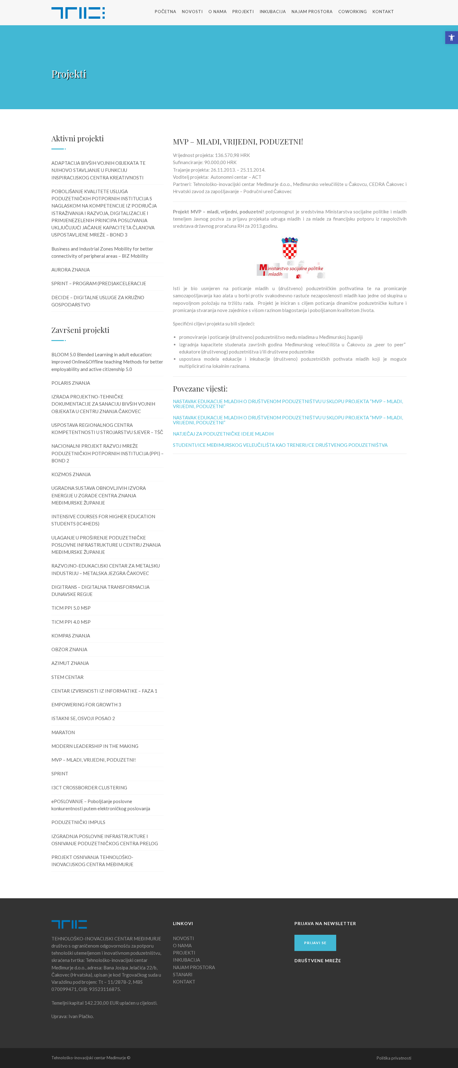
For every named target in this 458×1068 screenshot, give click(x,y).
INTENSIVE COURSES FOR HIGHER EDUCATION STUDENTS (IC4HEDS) (103, 520)
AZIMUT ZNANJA (70, 663)
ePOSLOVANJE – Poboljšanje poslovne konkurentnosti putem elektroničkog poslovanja (100, 804)
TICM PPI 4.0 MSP (71, 622)
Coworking (352, 11)
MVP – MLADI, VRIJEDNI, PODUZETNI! (93, 760)
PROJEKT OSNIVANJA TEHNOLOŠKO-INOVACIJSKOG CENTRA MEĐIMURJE (92, 860)
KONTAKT (184, 981)
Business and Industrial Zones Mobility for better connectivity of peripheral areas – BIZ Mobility (102, 252)
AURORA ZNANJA (70, 269)
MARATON (63, 732)
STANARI (183, 974)
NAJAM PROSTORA (312, 11)
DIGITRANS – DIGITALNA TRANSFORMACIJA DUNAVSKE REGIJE (100, 590)
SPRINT (59, 773)
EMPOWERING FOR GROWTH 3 (86, 704)
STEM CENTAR (67, 677)
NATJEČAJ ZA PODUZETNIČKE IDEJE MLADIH (223, 433)
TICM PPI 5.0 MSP (71, 608)
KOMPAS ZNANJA (70, 635)
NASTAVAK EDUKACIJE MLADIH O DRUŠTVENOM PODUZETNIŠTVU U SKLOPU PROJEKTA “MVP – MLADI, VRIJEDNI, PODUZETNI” (288, 404)
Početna (165, 11)
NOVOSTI (183, 938)
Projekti (243, 11)
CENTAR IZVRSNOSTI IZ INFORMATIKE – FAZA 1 (104, 691)
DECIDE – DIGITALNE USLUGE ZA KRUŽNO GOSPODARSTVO (97, 301)
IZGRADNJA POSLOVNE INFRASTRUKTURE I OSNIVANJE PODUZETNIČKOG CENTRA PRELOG (104, 839)
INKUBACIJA (273, 11)
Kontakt (383, 11)
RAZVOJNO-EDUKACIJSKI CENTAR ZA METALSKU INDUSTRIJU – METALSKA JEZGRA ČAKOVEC (105, 569)
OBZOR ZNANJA (69, 649)
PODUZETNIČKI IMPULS (78, 822)
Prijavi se (315, 942)
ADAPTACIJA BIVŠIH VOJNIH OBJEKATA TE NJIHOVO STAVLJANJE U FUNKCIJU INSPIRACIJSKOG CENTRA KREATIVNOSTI (98, 170)
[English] (405, 11)
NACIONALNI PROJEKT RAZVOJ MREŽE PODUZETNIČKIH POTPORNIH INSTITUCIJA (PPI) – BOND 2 (107, 453)
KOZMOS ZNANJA (71, 474)
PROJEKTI (184, 952)
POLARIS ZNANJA (70, 383)
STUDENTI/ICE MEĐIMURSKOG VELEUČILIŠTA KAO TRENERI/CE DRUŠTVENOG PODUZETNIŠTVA (280, 444)
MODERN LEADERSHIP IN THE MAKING (94, 746)
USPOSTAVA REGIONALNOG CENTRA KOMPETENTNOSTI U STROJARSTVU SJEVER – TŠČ (107, 428)
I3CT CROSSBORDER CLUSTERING (89, 787)
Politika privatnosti (394, 1058)
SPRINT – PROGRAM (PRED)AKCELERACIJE (98, 283)
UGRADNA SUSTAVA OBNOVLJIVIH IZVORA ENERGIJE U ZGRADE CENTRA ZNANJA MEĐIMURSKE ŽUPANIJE (98, 495)
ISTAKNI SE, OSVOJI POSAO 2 (83, 718)
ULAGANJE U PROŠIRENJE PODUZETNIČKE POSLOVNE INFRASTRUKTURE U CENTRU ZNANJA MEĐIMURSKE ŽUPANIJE (106, 545)
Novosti (192, 11)
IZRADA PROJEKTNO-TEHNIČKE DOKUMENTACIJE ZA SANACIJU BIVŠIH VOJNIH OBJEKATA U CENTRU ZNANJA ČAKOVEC (103, 404)
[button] (451, 37)
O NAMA (217, 11)
